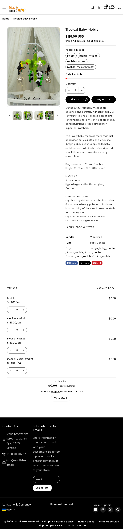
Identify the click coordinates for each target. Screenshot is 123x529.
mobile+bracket (76, 61)
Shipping (71, 41)
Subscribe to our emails (45, 428)
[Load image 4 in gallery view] (49, 115)
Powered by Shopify (40, 521)
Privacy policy (85, 521)
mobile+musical (88, 55)
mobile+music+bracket (80, 67)
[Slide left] (9, 115)
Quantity (71, 83)
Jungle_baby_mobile (102, 248)
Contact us (10, 426)
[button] (5, 7)
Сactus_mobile (101, 256)
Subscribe (42, 487)
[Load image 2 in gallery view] (28, 115)
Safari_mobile (93, 252)
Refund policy (65, 521)
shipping (55, 391)
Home (5, 18)
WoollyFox (20, 521)
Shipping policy (48, 525)
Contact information (74, 525)
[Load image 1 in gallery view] (17, 115)
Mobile (71, 55)
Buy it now (104, 99)
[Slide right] (57, 115)
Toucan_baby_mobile (78, 256)
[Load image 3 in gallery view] (39, 115)
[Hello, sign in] (99, 7)
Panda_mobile (75, 252)
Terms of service (108, 521)
